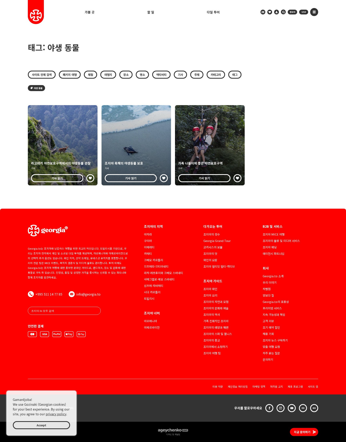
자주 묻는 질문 (271, 353)
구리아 (148, 241)
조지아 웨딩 (270, 247)
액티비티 (161, 74)
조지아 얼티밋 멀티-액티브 (219, 266)
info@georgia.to (88, 294)
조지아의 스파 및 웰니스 (217, 334)
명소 (142, 74)
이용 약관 (217, 386)
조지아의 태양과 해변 (215, 327)
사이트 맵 (313, 386)
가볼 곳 (90, 12)
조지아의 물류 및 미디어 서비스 (281, 241)
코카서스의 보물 (212, 247)
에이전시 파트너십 (273, 253)
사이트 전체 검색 (42, 74)
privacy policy (56, 414)
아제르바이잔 (152, 327)
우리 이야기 (270, 282)
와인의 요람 (210, 260)
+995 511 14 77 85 (48, 294)
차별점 (267, 289)
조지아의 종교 (211, 340)
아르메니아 (150, 321)
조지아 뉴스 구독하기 (275, 340)
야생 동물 (38, 88)
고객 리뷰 (268, 321)
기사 (180, 74)
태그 (234, 74)
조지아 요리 (210, 295)
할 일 (150, 12)
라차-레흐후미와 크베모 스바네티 (163, 273)
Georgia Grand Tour (217, 241)
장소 (126, 74)
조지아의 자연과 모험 (215, 302)
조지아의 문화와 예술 (215, 308)
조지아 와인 (210, 289)
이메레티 (149, 247)
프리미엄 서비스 (272, 308)
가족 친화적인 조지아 (215, 321)
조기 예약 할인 (271, 327)
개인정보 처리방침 (238, 386)
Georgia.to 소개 (273, 276)
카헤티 (148, 253)
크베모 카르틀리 (153, 260)
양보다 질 (268, 295)
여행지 (108, 74)
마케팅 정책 (258, 386)
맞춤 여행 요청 (271, 346)
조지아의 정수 (211, 234)
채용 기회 (268, 334)
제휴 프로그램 (295, 386)
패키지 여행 (70, 74)
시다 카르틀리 (152, 292)
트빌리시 (149, 298)
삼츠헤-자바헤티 (153, 285)
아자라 (148, 234)
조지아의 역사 (211, 314)
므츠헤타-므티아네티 (156, 266)
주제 (196, 74)
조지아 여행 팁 (212, 353)
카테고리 (216, 74)
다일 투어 (213, 12)
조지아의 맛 (210, 253)
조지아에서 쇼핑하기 (215, 346)
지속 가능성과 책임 (274, 314)
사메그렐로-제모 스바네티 (159, 279)
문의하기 (268, 359)
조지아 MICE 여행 (274, 234)
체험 (90, 74)
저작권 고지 (276, 386)
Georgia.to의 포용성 (276, 302)
